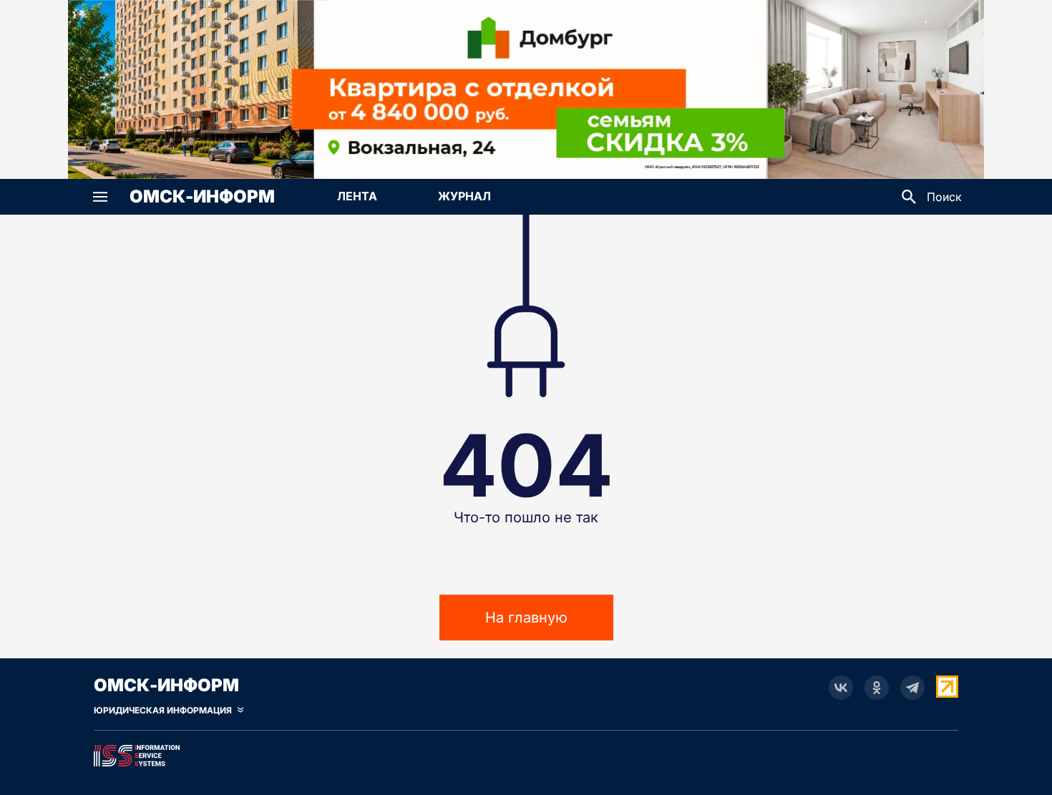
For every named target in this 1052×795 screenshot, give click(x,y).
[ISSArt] (526, 752)
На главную (526, 617)
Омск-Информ (202, 197)
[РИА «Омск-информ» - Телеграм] (912, 687)
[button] (100, 197)
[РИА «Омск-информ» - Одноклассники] (877, 687)
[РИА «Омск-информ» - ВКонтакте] (841, 687)
